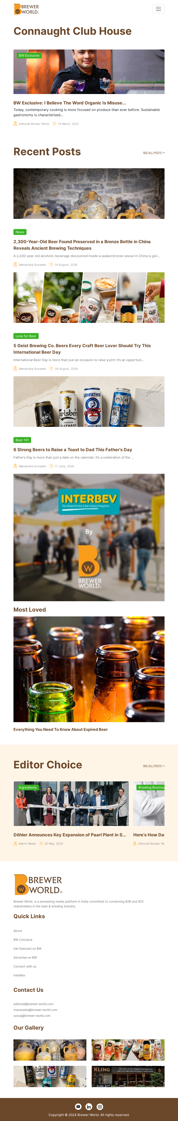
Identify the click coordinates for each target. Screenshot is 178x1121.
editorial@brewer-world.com (33, 1004)
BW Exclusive (29, 55)
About (17, 931)
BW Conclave (22, 939)
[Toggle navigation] (158, 9)
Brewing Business (33, 787)
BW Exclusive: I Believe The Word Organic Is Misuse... (69, 103)
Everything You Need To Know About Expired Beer (60, 729)
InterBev (19, 975)
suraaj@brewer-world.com (32, 1015)
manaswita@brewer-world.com (35, 1010)
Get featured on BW (27, 948)
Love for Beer (26, 336)
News (20, 232)
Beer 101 (22, 440)
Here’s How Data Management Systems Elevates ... (67, 834)
